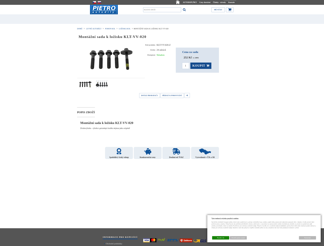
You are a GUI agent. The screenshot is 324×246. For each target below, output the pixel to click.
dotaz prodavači (149, 95)
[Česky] (94, 2)
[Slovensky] (99, 2)
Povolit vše (220, 238)
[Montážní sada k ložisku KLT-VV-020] (111, 59)
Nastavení (307, 238)
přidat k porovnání (172, 95)
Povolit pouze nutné (238, 238)
